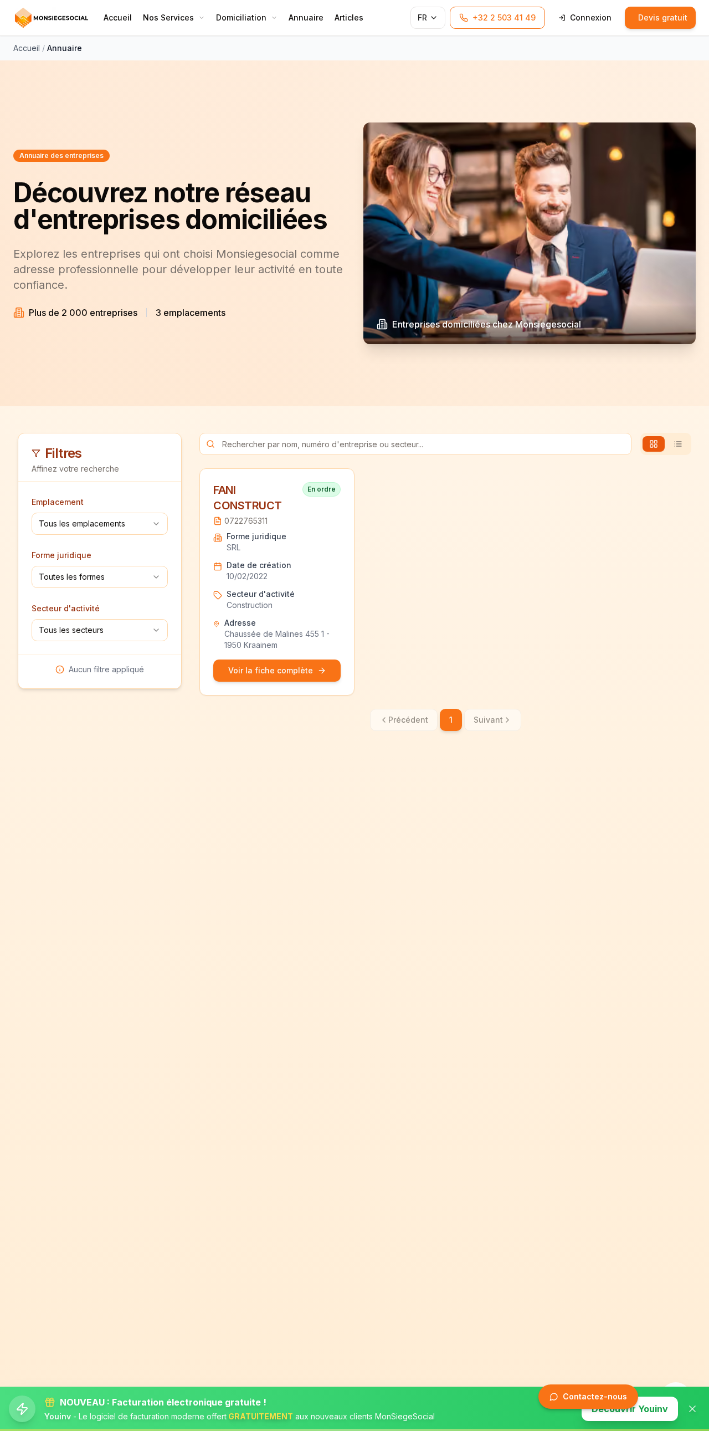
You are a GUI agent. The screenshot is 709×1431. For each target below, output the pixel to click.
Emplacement (58, 502)
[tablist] (665, 444)
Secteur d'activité (66, 608)
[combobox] (100, 524)
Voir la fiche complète (270, 670)
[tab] (654, 444)
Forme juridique (61, 555)
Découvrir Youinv (630, 1408)
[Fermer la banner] (692, 1409)
